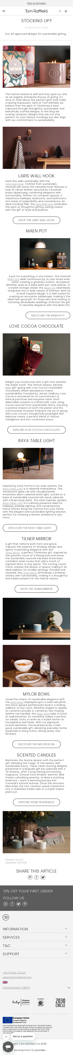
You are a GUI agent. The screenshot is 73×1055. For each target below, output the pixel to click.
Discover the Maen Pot (48, 315)
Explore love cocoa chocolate (36, 430)
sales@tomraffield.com (17, 977)
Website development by (24, 1050)
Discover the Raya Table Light (29, 528)
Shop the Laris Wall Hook (37, 220)
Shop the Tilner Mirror (36, 589)
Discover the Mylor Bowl (36, 744)
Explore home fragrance (36, 802)
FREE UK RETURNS (36, 3)
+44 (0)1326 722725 (14, 972)
